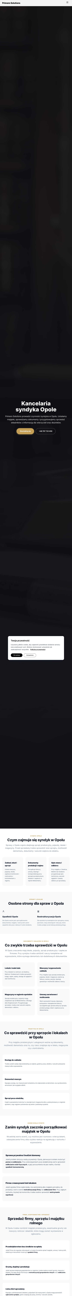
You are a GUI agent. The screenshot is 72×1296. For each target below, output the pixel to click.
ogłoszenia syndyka (12, 1294)
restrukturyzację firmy (32, 1190)
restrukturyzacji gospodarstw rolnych (41, 1272)
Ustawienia (29, 655)
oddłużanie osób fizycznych (16, 1164)
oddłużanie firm (50, 1190)
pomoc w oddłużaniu (13, 1162)
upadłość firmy (33, 1252)
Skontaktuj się (25, 431)
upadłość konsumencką (15, 1167)
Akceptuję (16, 655)
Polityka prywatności (37, 649)
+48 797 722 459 (45, 431)
